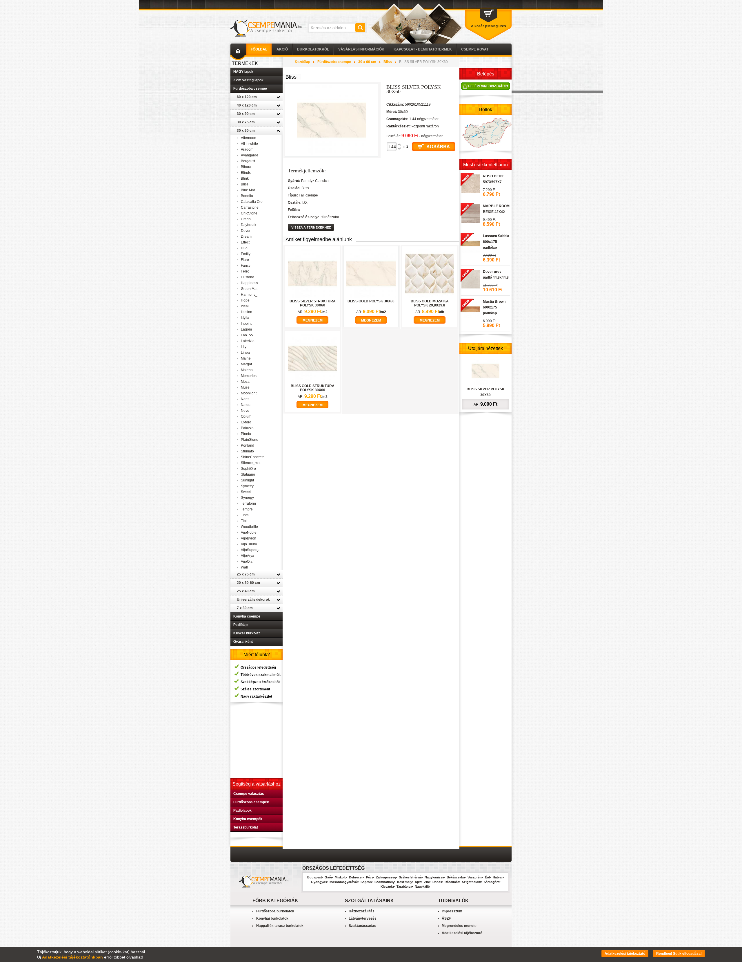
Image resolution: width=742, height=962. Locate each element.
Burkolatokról (313, 49)
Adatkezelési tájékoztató (462, 933)
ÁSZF (446, 918)
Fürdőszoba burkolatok (275, 911)
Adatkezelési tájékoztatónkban (72, 957)
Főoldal (259, 49)
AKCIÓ (282, 49)
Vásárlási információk (361, 49)
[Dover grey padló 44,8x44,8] (470, 278)
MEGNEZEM (313, 320)
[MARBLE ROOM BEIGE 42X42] (470, 213)
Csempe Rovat (474, 49)
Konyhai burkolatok (272, 918)
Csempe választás (248, 794)
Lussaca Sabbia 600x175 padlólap (496, 242)
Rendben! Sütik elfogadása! (679, 954)
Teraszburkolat (245, 827)
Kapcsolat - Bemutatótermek (423, 49)
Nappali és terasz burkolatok (279, 926)
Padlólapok (242, 810)
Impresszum (452, 911)
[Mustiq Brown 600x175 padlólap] (470, 308)
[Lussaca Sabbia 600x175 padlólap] (470, 243)
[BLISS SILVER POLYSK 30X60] (485, 371)
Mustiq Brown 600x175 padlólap (494, 307)
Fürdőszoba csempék (251, 802)
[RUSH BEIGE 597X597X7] (470, 183)
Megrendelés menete (459, 926)
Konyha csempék (247, 819)
